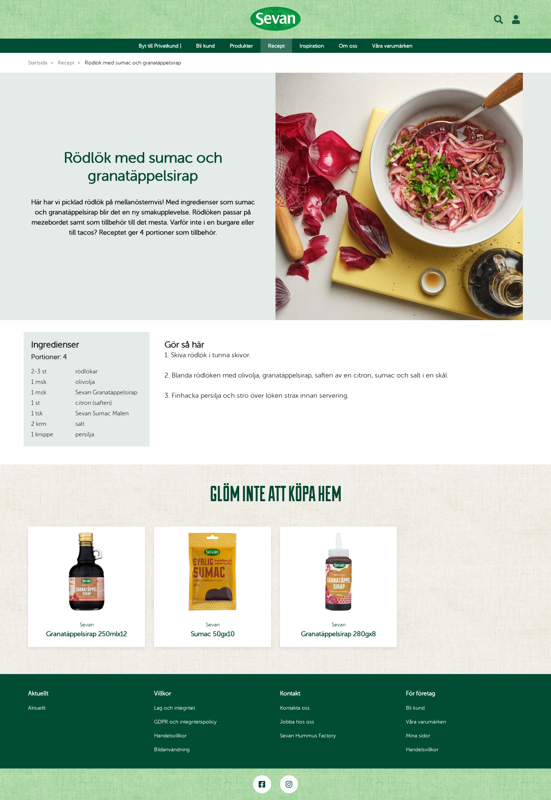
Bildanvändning (172, 749)
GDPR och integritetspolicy (185, 722)
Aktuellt (36, 708)
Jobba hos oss (297, 722)
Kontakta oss (295, 708)
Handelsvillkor (170, 736)
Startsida (37, 63)
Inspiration (311, 46)
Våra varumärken (392, 46)
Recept (276, 46)
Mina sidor (418, 736)
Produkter (241, 46)
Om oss (348, 46)
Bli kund (205, 46)
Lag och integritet (174, 708)
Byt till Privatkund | (160, 46)
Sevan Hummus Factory (308, 736)
